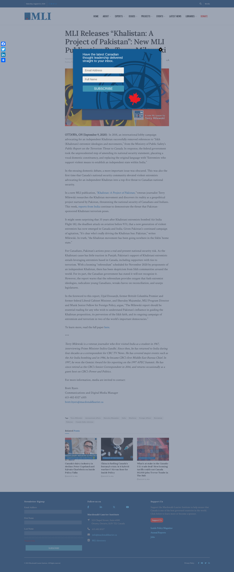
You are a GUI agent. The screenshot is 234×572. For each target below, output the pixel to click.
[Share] (3, 60)
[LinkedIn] (3, 54)
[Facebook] (3, 44)
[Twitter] (3, 49)
